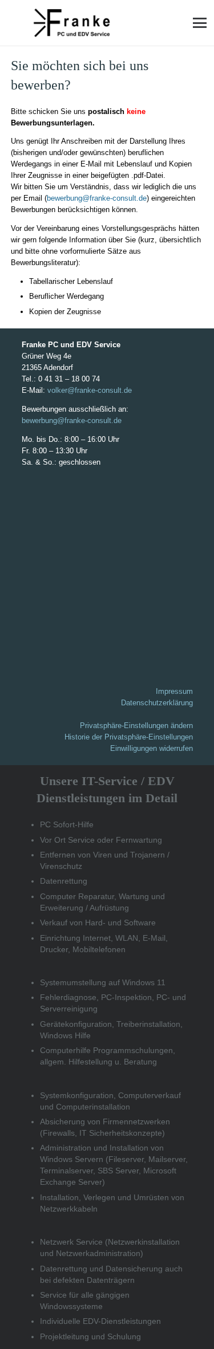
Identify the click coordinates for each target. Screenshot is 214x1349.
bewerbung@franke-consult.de (97, 198)
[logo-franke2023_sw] (72, 23)
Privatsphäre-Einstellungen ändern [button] (136, 725)
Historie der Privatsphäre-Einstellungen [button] (128, 737)
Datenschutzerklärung (157, 702)
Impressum (174, 691)
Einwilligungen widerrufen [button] (151, 748)
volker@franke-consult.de (89, 390)
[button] (199, 23)
